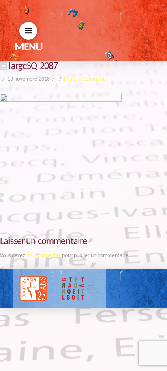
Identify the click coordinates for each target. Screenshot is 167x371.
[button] (28, 31)
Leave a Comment (84, 79)
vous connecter (43, 256)
